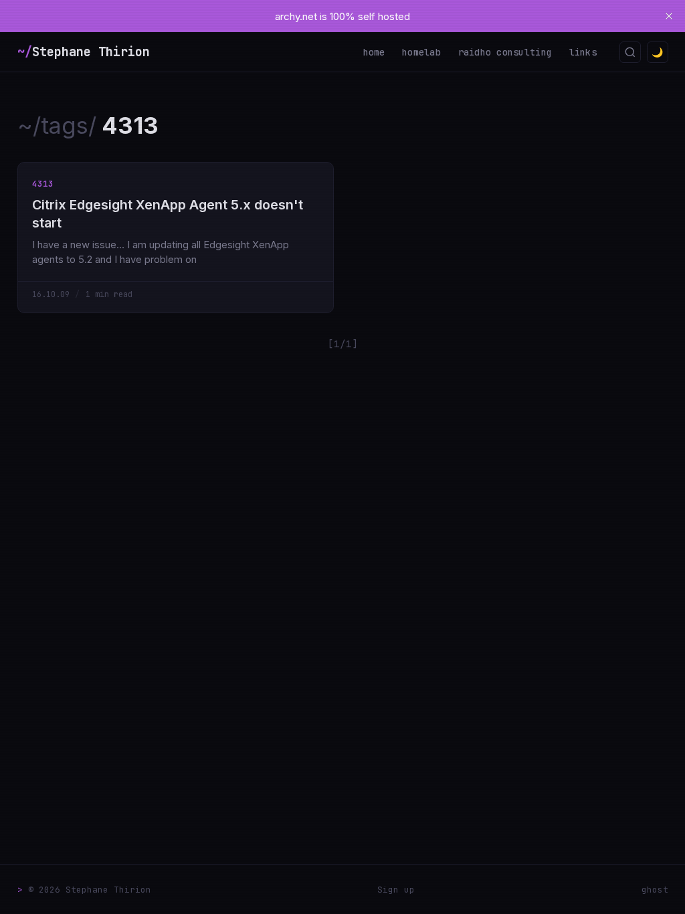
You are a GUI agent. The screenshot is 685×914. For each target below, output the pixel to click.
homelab (421, 52)
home (374, 52)
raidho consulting (505, 52)
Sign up (396, 889)
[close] (669, 16)
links (583, 52)
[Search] (630, 52)
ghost (655, 889)
